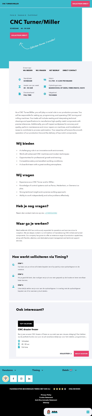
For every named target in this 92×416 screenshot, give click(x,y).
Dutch (65, 370)
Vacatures (7, 370)
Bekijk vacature (81, 354)
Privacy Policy (46, 395)
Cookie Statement (46, 397)
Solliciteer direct (19, 35)
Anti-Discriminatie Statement (46, 400)
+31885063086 (51, 213)
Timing (36, 370)
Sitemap (46, 403)
